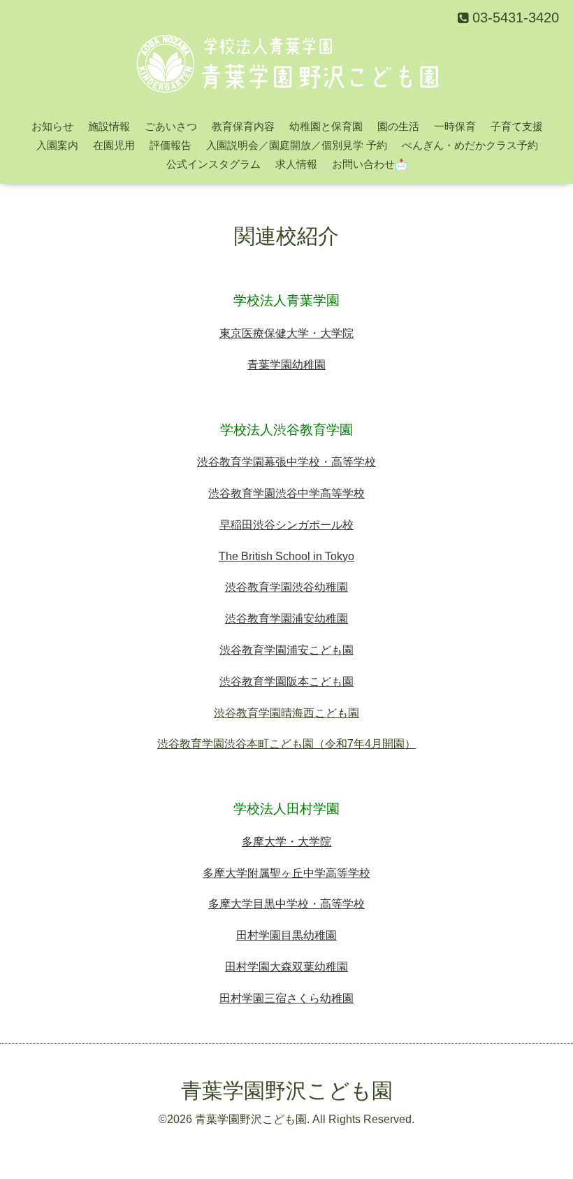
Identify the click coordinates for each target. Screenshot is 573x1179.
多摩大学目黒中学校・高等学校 (286, 904)
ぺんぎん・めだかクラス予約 (470, 145)
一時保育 (455, 126)
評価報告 (170, 145)
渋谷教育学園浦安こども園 (286, 650)
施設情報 (109, 126)
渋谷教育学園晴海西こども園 (286, 713)
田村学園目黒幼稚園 (286, 935)
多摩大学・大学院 (286, 842)
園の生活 (398, 126)
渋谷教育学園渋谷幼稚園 (286, 587)
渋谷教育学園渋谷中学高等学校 (286, 493)
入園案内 (57, 145)
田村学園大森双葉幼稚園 (286, 967)
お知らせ (52, 126)
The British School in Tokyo (286, 556)
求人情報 (296, 164)
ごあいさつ (171, 126)
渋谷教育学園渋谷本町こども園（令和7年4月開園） (286, 744)
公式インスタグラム (213, 164)
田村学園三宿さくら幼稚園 (286, 998)
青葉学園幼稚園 (286, 365)
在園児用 (114, 145)
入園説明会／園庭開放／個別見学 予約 (296, 145)
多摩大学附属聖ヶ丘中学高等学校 (286, 873)
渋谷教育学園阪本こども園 (286, 681)
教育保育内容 (243, 126)
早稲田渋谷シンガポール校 (286, 525)
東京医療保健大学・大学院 (286, 333)
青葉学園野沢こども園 (287, 1090)
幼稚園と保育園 (326, 126)
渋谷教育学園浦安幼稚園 (286, 618)
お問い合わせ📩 (370, 164)
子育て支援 (517, 126)
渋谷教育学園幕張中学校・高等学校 (286, 462)
